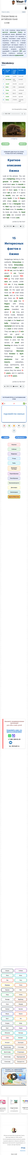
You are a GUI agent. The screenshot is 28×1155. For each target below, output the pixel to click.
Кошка (7, 970)
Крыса (20, 1013)
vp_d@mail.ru (14, 746)
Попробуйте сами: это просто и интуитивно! (14, 731)
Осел (7, 1004)
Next (22, 144)
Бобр (20, 1023)
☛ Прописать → (21, 437)
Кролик (21, 1009)
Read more (22, 1150)
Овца (7, 994)
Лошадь (7, 999)
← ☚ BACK (5, 437)
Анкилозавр (7, 1056)
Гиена (20, 985)
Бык (21, 989)
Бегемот (20, 1037)
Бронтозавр (7, 1052)
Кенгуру (21, 1032)
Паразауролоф (21, 1056)
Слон (7, 1037)
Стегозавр (21, 1047)
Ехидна (7, 1023)
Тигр (20, 980)
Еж (21, 1018)
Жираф (21, 1004)
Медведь (7, 985)
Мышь (7, 1013)
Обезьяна (7, 1032)
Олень (20, 994)
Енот (7, 1028)
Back (5, 144)
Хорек (20, 1028)
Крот (7, 1018)
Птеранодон (20, 1052)
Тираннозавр (7, 1047)
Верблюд (20, 999)
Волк (20, 975)
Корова (7, 989)
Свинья (7, 1009)
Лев (7, 980)
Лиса (7, 975)
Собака (21, 970)
